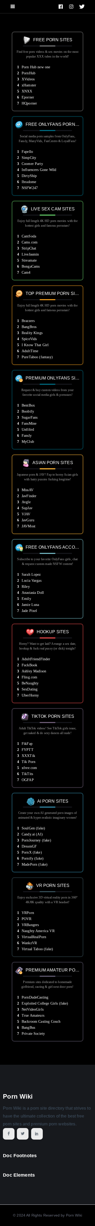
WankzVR (29, 943)
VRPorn (28, 913)
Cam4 (26, 272)
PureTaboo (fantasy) (37, 357)
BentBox (28, 405)
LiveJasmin (30, 254)
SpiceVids (29, 339)
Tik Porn (28, 762)
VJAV (26, 514)
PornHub (28, 73)
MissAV (28, 490)
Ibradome (29, 182)
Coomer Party (32, 164)
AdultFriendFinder (36, 659)
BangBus (28, 1028)
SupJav (27, 508)
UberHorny (30, 695)
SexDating (29, 689)
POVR (27, 919)
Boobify (28, 411)
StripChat (29, 248)
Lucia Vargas (31, 581)
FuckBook (29, 665)
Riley (26, 587)
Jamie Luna (30, 605)
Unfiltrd (28, 430)
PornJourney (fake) (36, 840)
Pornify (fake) (33, 858)
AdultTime (30, 351)
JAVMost (28, 526)
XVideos (28, 79)
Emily (26, 599)
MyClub (28, 442)
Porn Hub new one (36, 67)
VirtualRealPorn (34, 937)
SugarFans (29, 417)
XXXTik (28, 756)
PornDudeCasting (35, 997)
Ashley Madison (34, 671)
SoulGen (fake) (33, 828)
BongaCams (31, 266)
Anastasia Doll (33, 593)
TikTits (27, 774)
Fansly (27, 436)
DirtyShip (29, 176)
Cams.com (29, 242)
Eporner (28, 97)
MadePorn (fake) (35, 864)
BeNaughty (30, 683)
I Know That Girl (35, 345)
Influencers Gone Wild (39, 170)
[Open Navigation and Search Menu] (13, 7)
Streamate (29, 260)
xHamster (29, 85)
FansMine (29, 423)
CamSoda (29, 236)
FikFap (27, 744)
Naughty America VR (38, 931)
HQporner (29, 103)
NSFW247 (30, 188)
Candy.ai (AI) (32, 834)
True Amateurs (33, 1015)
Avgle (26, 502)
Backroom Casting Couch (41, 1022)
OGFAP (28, 780)
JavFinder (29, 496)
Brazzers (28, 321)
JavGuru (28, 520)
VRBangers (30, 925)
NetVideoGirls (33, 1009)
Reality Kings (32, 333)
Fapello (27, 152)
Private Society (33, 1034)
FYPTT (28, 750)
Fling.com (29, 677)
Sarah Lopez (31, 574)
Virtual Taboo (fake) (37, 949)
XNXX (27, 91)
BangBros (29, 327)
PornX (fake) (32, 852)
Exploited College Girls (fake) (45, 1003)
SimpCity (29, 158)
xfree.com (29, 768)
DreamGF (29, 846)
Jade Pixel (29, 611)
